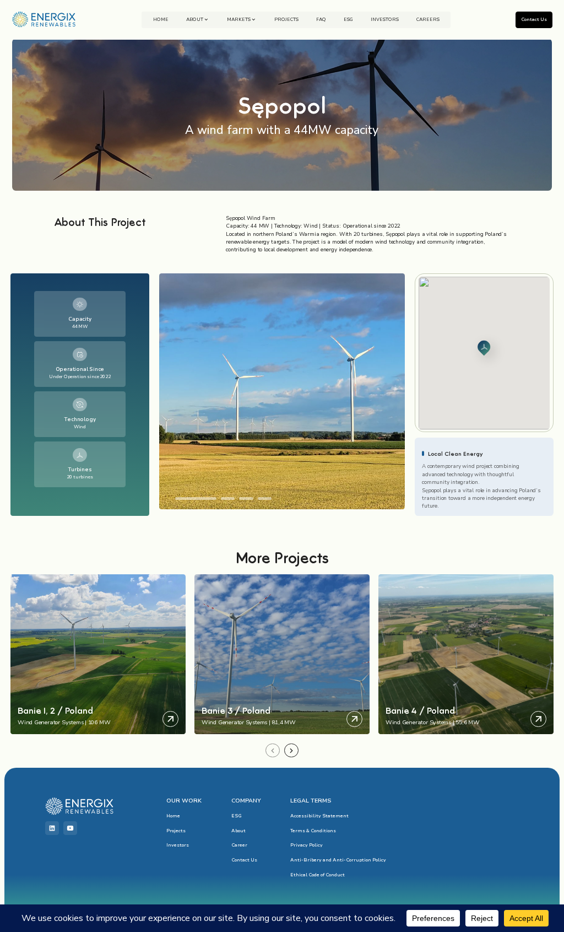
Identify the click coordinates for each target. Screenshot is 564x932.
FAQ (321, 19)
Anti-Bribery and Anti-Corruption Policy (338, 859)
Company (246, 800)
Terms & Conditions (313, 830)
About (194, 19)
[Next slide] (291, 751)
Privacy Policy (306, 845)
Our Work (184, 800)
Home (161, 19)
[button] (195, 498)
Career (239, 845)
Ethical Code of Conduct (317, 874)
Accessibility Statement (319, 815)
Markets (239, 19)
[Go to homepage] (44, 19)
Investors (385, 19)
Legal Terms (310, 800)
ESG (348, 19)
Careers (428, 19)
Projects (286, 19)
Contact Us (244, 859)
